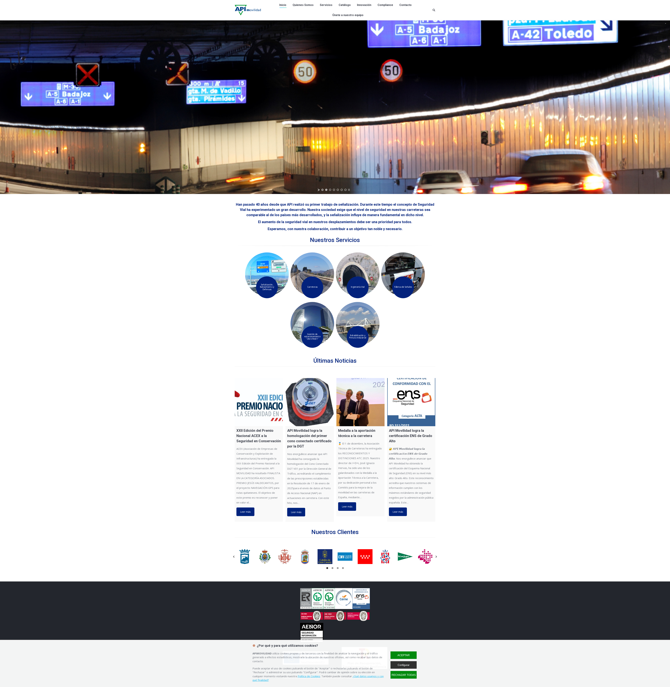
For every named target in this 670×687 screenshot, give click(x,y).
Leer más (245, 511)
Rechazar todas (404, 674)
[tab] (327, 567)
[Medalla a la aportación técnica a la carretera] (360, 402)
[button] (234, 556)
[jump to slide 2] (326, 190)
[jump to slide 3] (330, 190)
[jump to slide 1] (322, 190)
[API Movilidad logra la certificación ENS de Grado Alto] (411, 402)
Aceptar (403, 655)
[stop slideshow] (349, 190)
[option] (244, 556)
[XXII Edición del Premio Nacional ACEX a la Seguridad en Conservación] (259, 402)
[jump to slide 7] (345, 190)
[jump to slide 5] (338, 190)
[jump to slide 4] (334, 190)
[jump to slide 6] (342, 190)
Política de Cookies (309, 676)
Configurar (404, 664)
